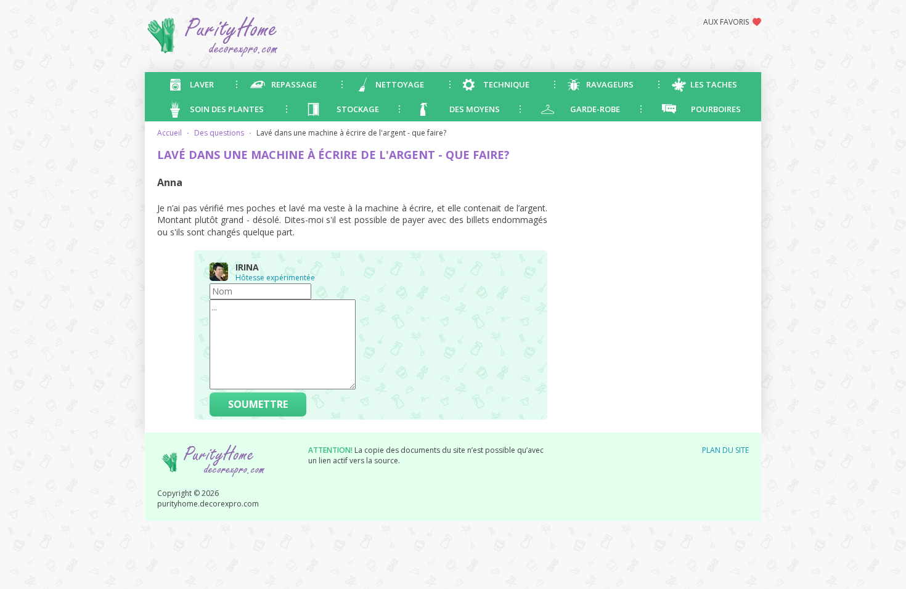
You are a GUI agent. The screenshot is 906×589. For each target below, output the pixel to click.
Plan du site (725, 450)
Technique (506, 84)
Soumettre (258, 404)
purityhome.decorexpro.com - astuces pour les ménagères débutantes (259, 36)
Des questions (219, 133)
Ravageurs (610, 84)
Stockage (358, 109)
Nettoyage (399, 84)
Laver (202, 84)
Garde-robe (595, 109)
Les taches (713, 84)
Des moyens (474, 109)
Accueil (169, 133)
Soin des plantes (227, 109)
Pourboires (716, 109)
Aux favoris (726, 22)
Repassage (294, 84)
